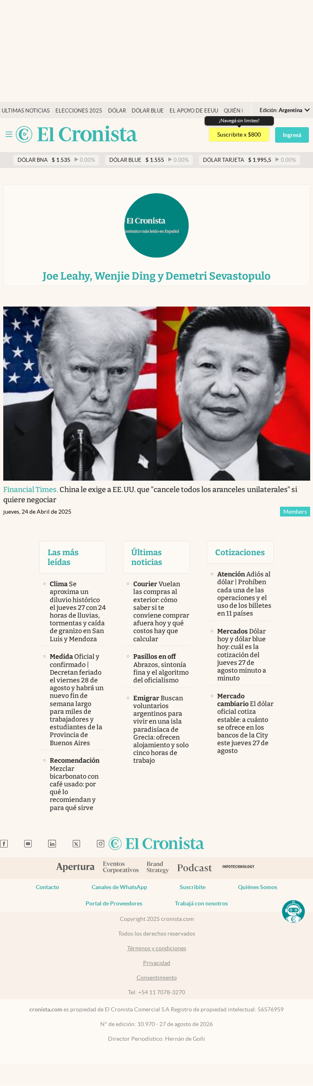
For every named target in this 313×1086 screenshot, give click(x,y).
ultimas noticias (26, 111)
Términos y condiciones (156, 948)
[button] (293, 911)
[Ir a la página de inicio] (76, 135)
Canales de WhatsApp (119, 887)
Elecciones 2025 (78, 111)
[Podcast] (194, 868)
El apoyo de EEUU (194, 111)
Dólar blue (148, 111)
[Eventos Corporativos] (121, 868)
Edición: (281, 110)
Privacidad (156, 963)
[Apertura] (75, 868)
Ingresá (292, 135)
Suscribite (192, 887)
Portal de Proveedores (114, 903)
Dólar (117, 111)
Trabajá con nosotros (201, 903)
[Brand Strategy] (158, 868)
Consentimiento (157, 977)
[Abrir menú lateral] (9, 134)
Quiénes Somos (257, 887)
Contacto (47, 887)
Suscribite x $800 (239, 134)
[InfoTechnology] (238, 868)
